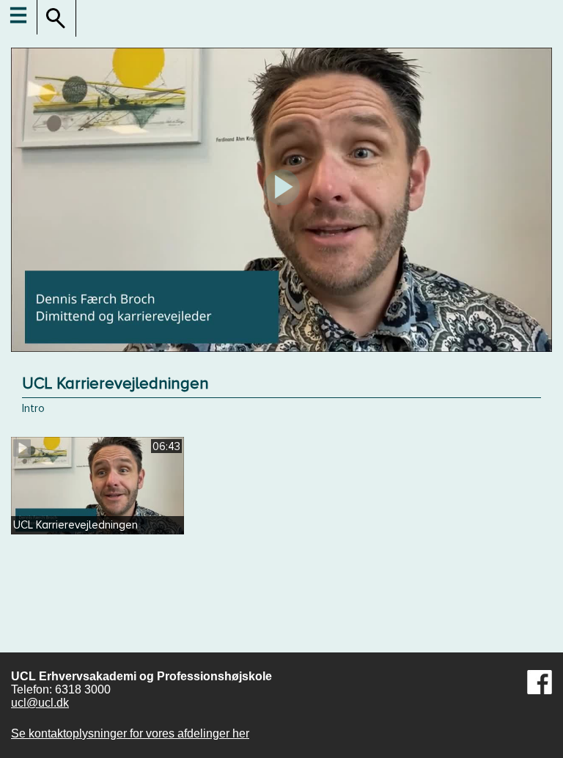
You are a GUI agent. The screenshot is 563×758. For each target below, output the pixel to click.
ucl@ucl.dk (40, 702)
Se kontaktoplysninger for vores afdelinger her (130, 733)
